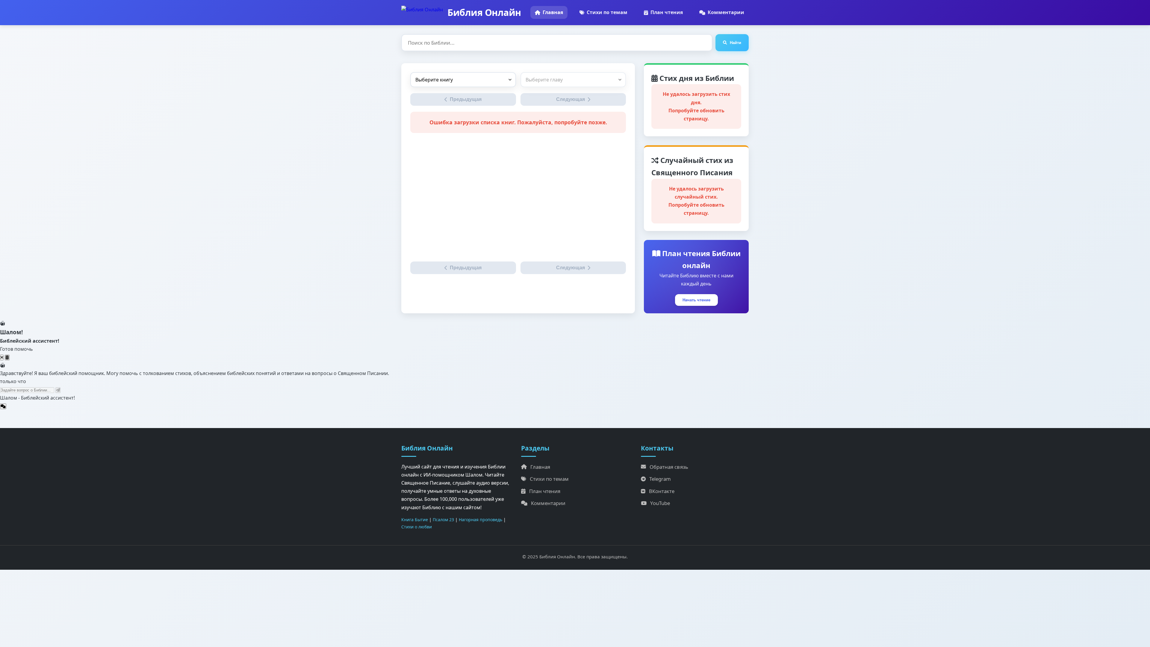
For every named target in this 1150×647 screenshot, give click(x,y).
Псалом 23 (443, 519)
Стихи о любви (416, 527)
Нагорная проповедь (480, 519)
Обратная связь (669, 466)
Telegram (660, 478)
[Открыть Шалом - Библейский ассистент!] (3, 406)
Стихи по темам (607, 12)
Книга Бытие (414, 519)
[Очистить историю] (7, 357)
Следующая (570, 99)
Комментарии (726, 12)
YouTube (660, 503)
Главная (553, 12)
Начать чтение (696, 300)
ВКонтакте (661, 491)
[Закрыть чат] (2, 357)
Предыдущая (466, 99)
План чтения (666, 12)
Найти (735, 42)
